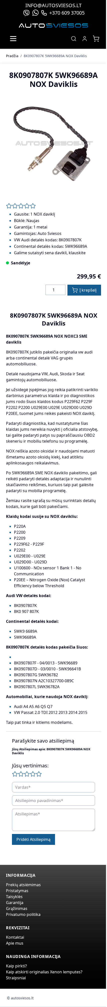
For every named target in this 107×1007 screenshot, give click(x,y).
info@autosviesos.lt (53, 5)
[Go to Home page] (53, 25)
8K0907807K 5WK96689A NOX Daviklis (55, 55)
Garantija (14, 902)
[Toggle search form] (73, 38)
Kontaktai (15, 937)
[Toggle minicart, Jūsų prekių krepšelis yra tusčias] (96, 39)
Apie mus (14, 943)
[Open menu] (13, 38)
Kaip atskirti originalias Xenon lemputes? (44, 972)
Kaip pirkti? (16, 966)
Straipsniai (16, 978)
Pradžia (12, 55)
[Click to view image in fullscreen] (53, 144)
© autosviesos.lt (20, 998)
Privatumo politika (23, 914)
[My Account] (84, 38)
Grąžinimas (16, 908)
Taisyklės (14, 896)
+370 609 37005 (67, 12)
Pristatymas (17, 890)
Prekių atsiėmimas (23, 884)
